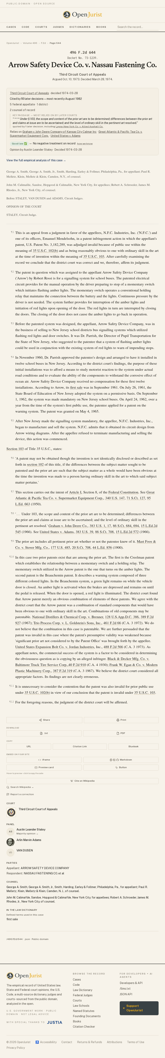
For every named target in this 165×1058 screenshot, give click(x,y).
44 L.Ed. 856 (102, 547)
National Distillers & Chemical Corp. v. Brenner (67, 616)
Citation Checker (84, 1026)
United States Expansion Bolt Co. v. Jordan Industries (54, 646)
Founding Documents (87, 1016)
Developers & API (131, 983)
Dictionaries (80, 27)
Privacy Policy (15, 1047)
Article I (75, 492)
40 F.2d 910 (77, 664)
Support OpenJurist (133, 1008)
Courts (41, 27)
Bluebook (133, 746)
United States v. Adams (65, 135)
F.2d (43, 43)
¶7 (12, 491)
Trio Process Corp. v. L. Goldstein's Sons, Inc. (67, 622)
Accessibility (46, 1042)
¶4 (12, 356)
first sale (76, 387)
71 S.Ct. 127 (136, 497)
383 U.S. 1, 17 (100, 525)
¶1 (12, 232)
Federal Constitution (123, 492)
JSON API (126, 994)
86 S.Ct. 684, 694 (126, 525)
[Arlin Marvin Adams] (10, 842)
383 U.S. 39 (84, 531)
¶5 (12, 420)
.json (27, 939)
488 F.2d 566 (113, 646)
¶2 (12, 271)
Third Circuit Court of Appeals (82, 74)
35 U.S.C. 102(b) (45, 250)
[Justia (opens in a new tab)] (55, 1022)
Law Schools (81, 1005)
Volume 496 (30, 43)
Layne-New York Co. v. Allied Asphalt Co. (79, 126)
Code (26, 27)
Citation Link (80, 746)
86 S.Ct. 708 (104, 531)
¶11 (11, 685)
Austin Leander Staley (30, 829)
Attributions (114, 1042)
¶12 (11, 701)
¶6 (12, 457)
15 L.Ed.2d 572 (127, 531)
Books (101, 27)
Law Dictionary (82, 990)
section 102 (35, 464)
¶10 (11, 556)
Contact (66, 1042)
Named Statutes (83, 1011)
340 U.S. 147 (115, 497)
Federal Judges (83, 995)
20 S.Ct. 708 (81, 547)
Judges (58, 27)
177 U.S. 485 (60, 547)
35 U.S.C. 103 (93, 256)
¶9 (12, 540)
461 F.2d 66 (112, 622)
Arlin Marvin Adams (28, 840)
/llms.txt (125, 988)
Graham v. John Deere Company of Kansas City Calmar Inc (59, 131)
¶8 (12, 513)
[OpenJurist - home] (82, 15)
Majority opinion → (27, 833)
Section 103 (15, 448)
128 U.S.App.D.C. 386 (122, 616)
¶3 (12, 323)
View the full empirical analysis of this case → (36, 160)
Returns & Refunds (89, 1042)
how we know (85, 143)
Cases (11, 27)
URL (29, 746)
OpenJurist (12, 43)
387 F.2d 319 (62, 670)
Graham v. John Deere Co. (68, 525)
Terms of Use (135, 1042)
